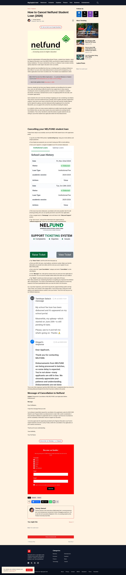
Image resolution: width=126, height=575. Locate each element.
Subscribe (50, 488)
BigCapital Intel (33, 2)
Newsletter (95, 571)
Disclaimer (84, 571)
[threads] (35, 563)
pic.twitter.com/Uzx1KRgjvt (54, 78)
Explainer (58, 2)
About (62, 571)
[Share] (72, 20)
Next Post (70, 541)
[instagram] (38, 563)
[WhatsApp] (50, 501)
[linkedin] (28, 563)
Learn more (12, 570)
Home (29, 8)
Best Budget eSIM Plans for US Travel (90, 41)
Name (34, 471)
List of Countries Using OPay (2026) (91, 56)
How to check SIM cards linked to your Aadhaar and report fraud (90, 49)
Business (76, 2)
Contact (73, 571)
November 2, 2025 (49, 82)
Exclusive (51, 2)
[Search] (96, 2)
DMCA (78, 571)
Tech (71, 2)
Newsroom (43, 2)
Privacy (67, 571)
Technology (55, 561)
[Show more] (57, 501)
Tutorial (66, 561)
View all (70, 522)
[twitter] (31, 563)
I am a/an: (35, 457)
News (65, 559)
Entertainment (85, 2)
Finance (65, 2)
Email (34, 478)
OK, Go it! (29, 570)
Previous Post (32, 541)
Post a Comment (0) (51, 536)
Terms (90, 571)
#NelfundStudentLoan (41, 78)
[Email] (53, 501)
